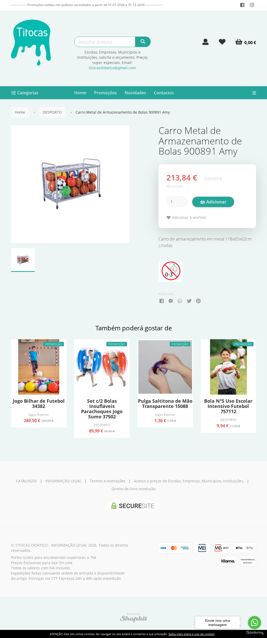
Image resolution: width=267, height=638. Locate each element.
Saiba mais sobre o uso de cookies (191, 634)
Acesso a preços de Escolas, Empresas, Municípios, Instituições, (189, 480)
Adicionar (215, 202)
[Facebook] (242, 5)
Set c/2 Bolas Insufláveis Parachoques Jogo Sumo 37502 (102, 408)
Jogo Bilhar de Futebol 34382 (39, 403)
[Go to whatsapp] (254, 622)
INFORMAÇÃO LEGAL (63, 480)
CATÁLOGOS (26, 480)
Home (80, 93)
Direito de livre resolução (133, 488)
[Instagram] (252, 5)
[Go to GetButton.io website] (254, 632)
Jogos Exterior (39, 414)
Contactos (164, 93)
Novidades (135, 93)
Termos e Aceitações (107, 480)
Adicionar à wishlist (188, 217)
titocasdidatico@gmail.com (112, 67)
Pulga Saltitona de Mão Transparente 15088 (165, 403)
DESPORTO (52, 112)
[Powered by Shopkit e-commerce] (133, 619)
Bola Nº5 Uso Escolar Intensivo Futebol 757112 (228, 406)
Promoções (105, 93)
